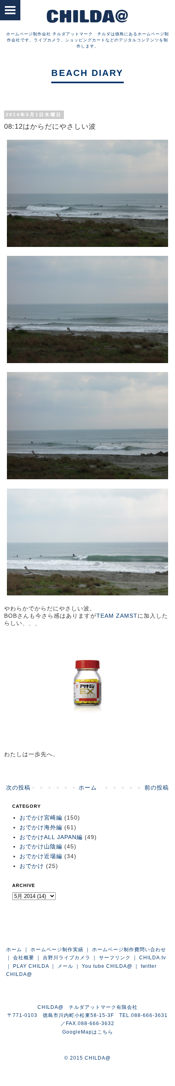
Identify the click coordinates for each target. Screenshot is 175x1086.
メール (65, 966)
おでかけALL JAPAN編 (51, 837)
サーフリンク (115, 958)
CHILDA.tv (152, 958)
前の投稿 (156, 787)
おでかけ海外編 (41, 827)
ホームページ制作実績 (57, 949)
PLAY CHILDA (31, 966)
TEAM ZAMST (117, 615)
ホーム (88, 787)
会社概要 (23, 958)
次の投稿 (18, 787)
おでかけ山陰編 (41, 846)
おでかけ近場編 (41, 856)
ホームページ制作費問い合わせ (129, 949)
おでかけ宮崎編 (41, 817)
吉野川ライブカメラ (66, 958)
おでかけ (32, 866)
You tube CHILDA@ (107, 966)
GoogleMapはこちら (87, 1032)
